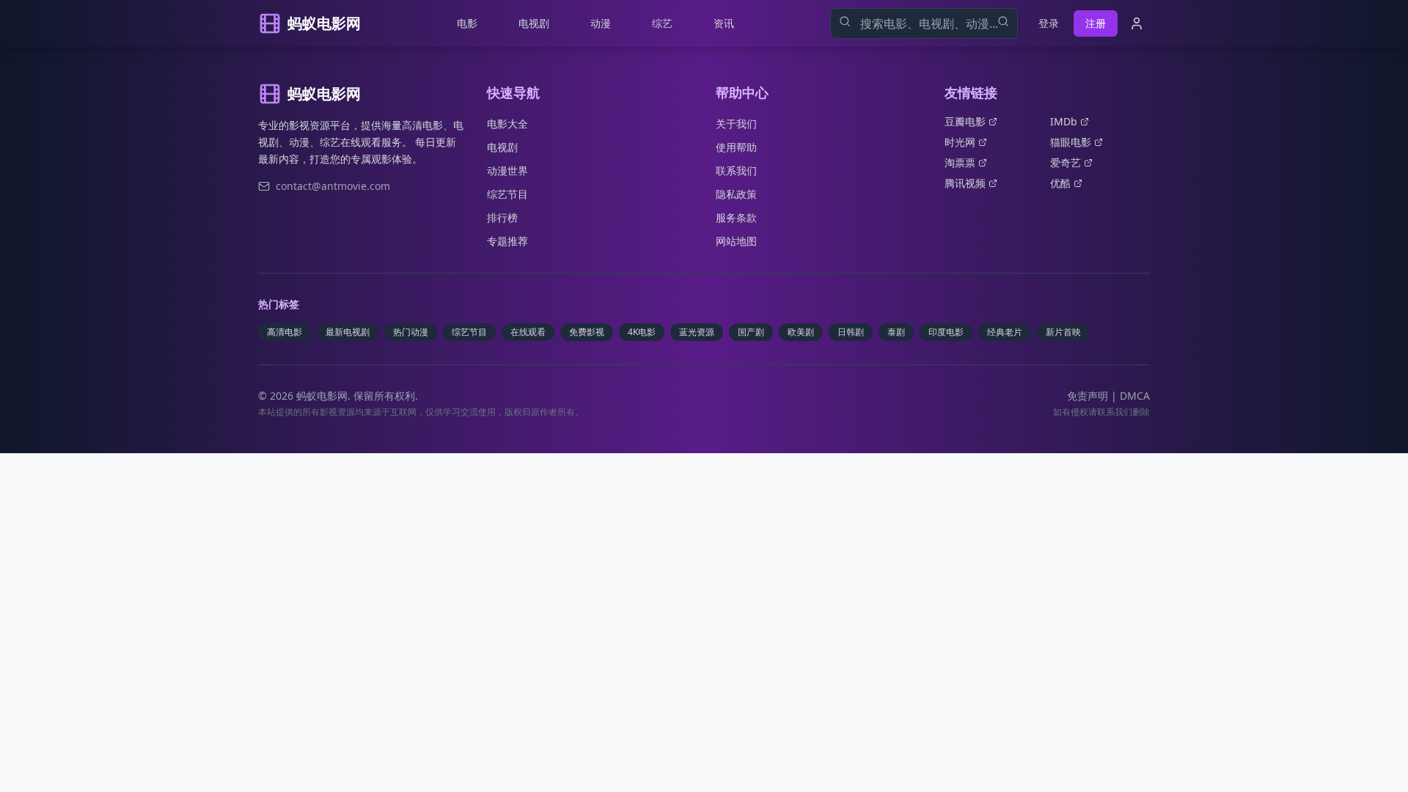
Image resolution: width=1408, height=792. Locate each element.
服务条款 (736, 217)
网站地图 (736, 241)
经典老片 (1004, 332)
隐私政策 (736, 194)
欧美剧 (801, 332)
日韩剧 (850, 332)
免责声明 (1087, 396)
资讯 (724, 23)
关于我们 (736, 124)
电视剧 (533, 23)
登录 (1048, 23)
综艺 (662, 23)
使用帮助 (736, 147)
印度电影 (946, 332)
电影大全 (507, 124)
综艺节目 (507, 194)
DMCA (1135, 396)
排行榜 (502, 217)
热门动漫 (410, 332)
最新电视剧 (348, 332)
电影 (467, 23)
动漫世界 (507, 170)
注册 (1095, 23)
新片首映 (1063, 332)
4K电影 (642, 332)
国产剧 (751, 332)
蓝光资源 (696, 332)
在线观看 (528, 332)
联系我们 (736, 170)
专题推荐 (507, 241)
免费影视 (586, 332)
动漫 (600, 23)
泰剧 (896, 332)
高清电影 (284, 332)
